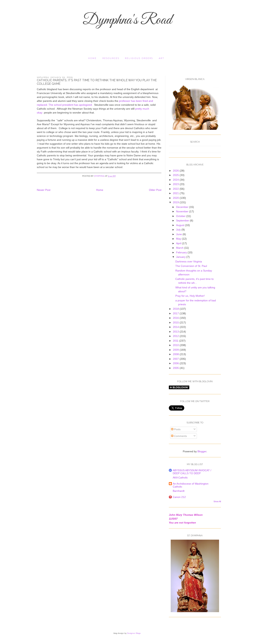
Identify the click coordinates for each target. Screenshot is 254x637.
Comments (180, 435)
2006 (176, 363)
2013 (176, 331)
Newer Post (43, 189)
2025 (176, 175)
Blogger (201, 451)
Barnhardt (178, 490)
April (179, 243)
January (181, 256)
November (182, 211)
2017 (176, 313)
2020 (176, 197)
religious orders (139, 58)
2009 (176, 349)
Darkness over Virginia (188, 261)
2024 (176, 179)
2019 (176, 202)
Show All (217, 501)
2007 (176, 358)
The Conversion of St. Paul (191, 265)
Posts (177, 429)
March (180, 247)
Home (92, 58)
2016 (176, 317)
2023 (176, 184)
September (183, 220)
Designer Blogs (134, 633)
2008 (176, 354)
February (182, 252)
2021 (176, 193)
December (182, 206)
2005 (176, 367)
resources (110, 58)
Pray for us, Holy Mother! (190, 295)
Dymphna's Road (127, 20)
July (178, 229)
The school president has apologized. (71, 104)
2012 (176, 336)
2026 (176, 170)
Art (161, 58)
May (179, 238)
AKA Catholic (180, 477)
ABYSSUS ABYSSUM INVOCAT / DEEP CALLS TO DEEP (192, 472)
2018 (176, 308)
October (181, 216)
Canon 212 (179, 497)
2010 (176, 345)
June (179, 234)
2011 (176, 340)
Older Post (155, 189)
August (180, 225)
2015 (176, 322)
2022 (176, 188)
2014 (176, 326)
